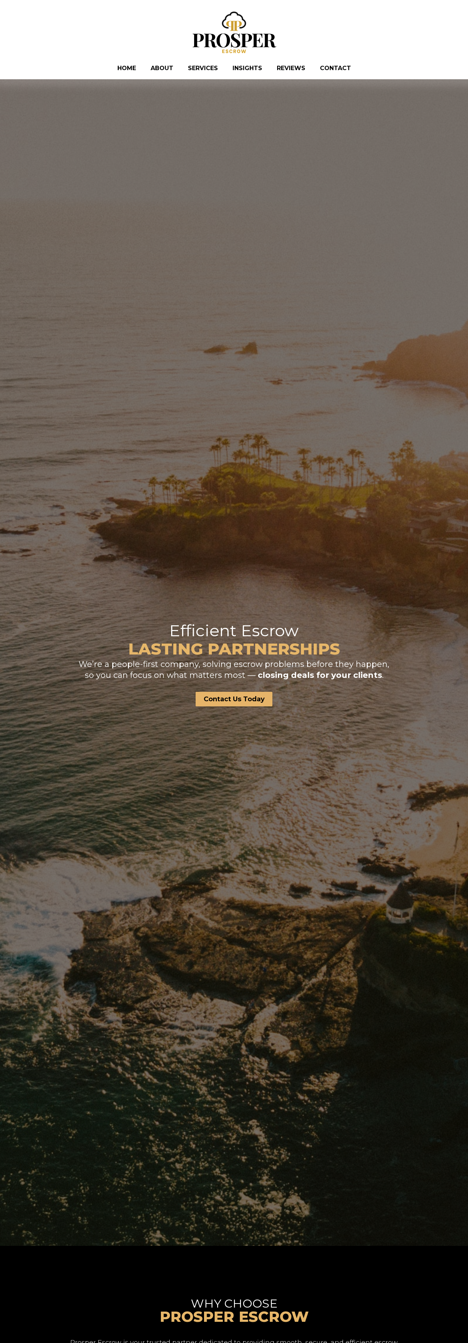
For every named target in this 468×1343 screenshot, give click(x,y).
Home (126, 68)
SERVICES (203, 68)
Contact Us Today (234, 699)
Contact (335, 68)
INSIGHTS (247, 68)
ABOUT (162, 68)
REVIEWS (291, 68)
